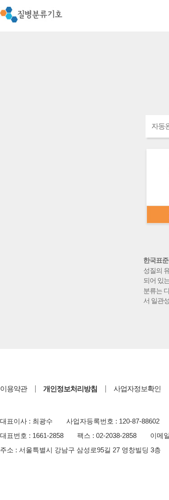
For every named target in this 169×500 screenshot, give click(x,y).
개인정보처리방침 (70, 389)
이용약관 (13, 389)
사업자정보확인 (137, 389)
